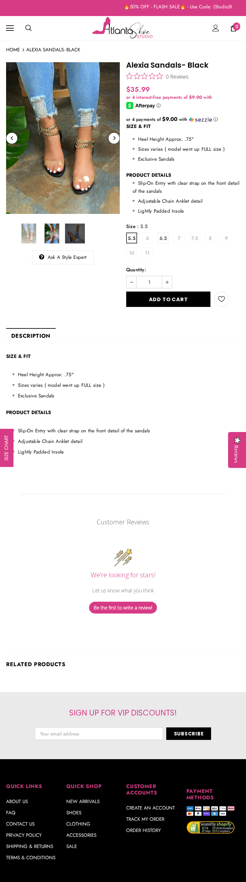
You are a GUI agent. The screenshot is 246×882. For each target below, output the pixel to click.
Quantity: (136, 269)
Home (13, 49)
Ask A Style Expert (67, 257)
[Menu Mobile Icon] (10, 28)
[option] (63, 138)
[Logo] (123, 27)
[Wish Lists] (221, 299)
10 (131, 253)
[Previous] (12, 138)
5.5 (131, 238)
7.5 (194, 238)
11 (147, 253)
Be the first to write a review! (123, 608)
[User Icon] (215, 28)
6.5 (163, 238)
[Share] (234, 299)
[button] (183, 119)
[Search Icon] (28, 28)
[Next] (114, 138)
